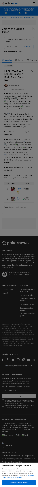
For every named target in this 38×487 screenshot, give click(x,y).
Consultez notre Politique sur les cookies (18, 476)
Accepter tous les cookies (19, 482)
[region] (19, 475)
